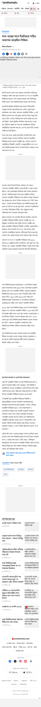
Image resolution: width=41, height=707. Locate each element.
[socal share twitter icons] (8, 55)
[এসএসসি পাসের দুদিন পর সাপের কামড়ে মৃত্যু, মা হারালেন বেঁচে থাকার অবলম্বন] (32, 581)
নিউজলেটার (23, 684)
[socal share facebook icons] (4, 55)
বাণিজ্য (27, 9)
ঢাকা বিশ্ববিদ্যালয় (9, 469)
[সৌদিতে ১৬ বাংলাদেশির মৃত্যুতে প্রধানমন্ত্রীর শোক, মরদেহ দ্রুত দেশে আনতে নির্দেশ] (32, 595)
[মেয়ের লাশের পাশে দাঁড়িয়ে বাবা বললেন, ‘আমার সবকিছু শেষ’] (32, 540)
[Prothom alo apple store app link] (27, 672)
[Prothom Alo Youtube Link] (26, 662)
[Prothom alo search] (28, 3)
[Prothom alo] (10, 3)
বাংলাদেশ (10, 9)
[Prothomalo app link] (13, 672)
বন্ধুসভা (15, 647)
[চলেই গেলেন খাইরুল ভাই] (32, 527)
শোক (5, 474)
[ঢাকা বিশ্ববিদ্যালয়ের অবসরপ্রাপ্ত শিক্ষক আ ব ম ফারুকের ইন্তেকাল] (32, 567)
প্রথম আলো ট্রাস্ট (6, 647)
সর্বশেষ (4, 9)
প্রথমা (35, 647)
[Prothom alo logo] (20, 639)
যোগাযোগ (14, 684)
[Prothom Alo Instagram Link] (21, 662)
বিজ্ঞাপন (16, 681)
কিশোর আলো (21, 643)
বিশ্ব (22, 9)
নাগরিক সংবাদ (11, 643)
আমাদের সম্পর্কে (6, 681)
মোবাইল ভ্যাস (20, 651)
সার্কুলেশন (24, 681)
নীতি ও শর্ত (33, 681)
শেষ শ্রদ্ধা (21, 469)
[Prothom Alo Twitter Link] (16, 662)
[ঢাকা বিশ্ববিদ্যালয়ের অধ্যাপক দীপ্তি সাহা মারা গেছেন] (32, 623)
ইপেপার (30, 647)
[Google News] (31, 661)
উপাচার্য (30, 469)
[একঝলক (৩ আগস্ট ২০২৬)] (32, 610)
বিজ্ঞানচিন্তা (29, 643)
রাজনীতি (17, 9)
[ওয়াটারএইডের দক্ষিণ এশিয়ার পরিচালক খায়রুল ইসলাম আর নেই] (32, 553)
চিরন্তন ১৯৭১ (22, 647)
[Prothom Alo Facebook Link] (11, 662)
